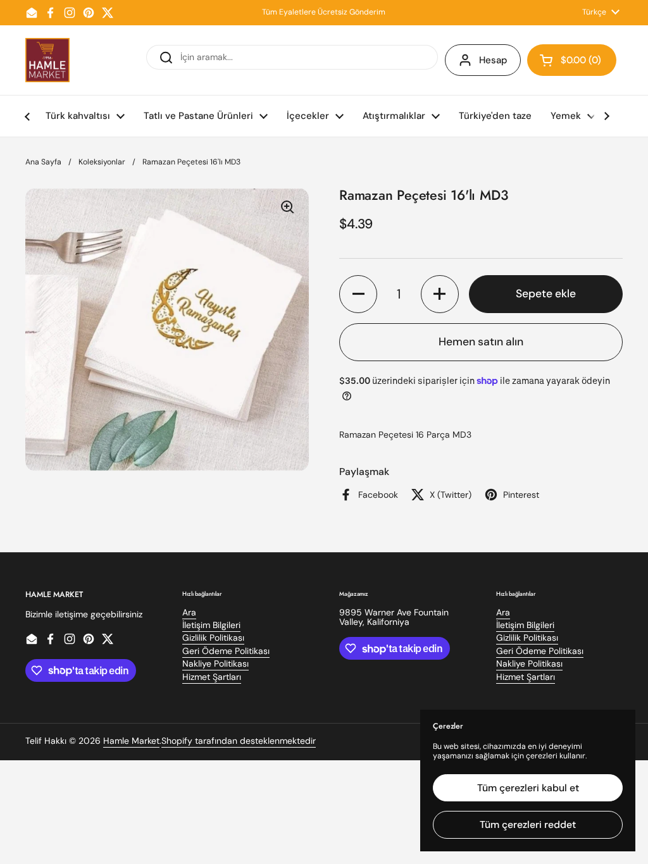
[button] (571, 60)
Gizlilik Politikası (213, 637)
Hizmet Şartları (211, 676)
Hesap (493, 60)
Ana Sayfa (43, 162)
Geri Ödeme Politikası (226, 651)
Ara (189, 612)
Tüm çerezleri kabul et (528, 787)
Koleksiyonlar (101, 162)
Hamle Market (131, 740)
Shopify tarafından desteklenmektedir (238, 740)
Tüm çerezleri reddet (528, 824)
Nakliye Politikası (215, 663)
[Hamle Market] (47, 60)
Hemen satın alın (481, 342)
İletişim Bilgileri (211, 625)
